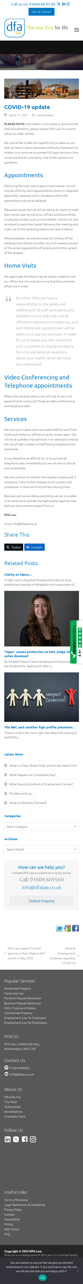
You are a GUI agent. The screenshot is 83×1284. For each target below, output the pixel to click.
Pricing (8, 1224)
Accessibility (12, 1219)
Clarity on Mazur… (18, 574)
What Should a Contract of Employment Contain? (41, 784)
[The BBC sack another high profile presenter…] (41, 697)
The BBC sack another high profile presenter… (40, 727)
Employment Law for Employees (25, 1022)
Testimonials (12, 1106)
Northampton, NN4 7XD (20, 1049)
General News (45, 115)
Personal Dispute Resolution (23, 998)
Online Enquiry (41, 900)
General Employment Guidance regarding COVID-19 (62, 955)
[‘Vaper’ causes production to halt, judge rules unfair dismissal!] (41, 618)
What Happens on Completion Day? (32, 775)
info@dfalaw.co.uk (41, 887)
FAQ (7, 1234)
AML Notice (11, 1229)
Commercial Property (18, 1013)
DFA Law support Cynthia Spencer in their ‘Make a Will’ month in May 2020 (24, 953)
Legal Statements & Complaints (24, 1204)
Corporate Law (14, 993)
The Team (10, 1102)
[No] (78, 1271)
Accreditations (13, 1111)
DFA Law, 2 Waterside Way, (22, 1044)
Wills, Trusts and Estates (20, 1008)
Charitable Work (15, 1116)
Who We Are (12, 1097)
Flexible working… (21, 793)
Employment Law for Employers (25, 1017)
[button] (76, 29)
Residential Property (17, 988)
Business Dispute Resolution (23, 1003)
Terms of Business (16, 1200)
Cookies (9, 1214)
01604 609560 (19, 1068)
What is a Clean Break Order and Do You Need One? (43, 765)
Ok (42, 1277)
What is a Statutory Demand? (28, 802)
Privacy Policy (13, 1209)
